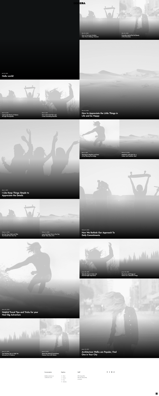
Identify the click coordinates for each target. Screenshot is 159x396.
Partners (64, 378)
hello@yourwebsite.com (49, 376)
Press (64, 380)
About (64, 376)
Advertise (65, 381)
